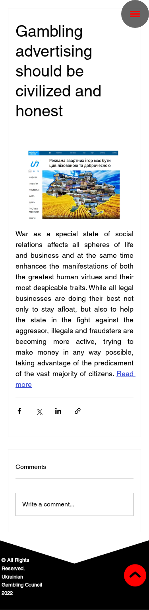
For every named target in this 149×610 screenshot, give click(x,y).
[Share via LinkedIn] (58, 411)
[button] (135, 14)
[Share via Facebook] (19, 411)
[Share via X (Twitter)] (39, 411)
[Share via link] (77, 411)
